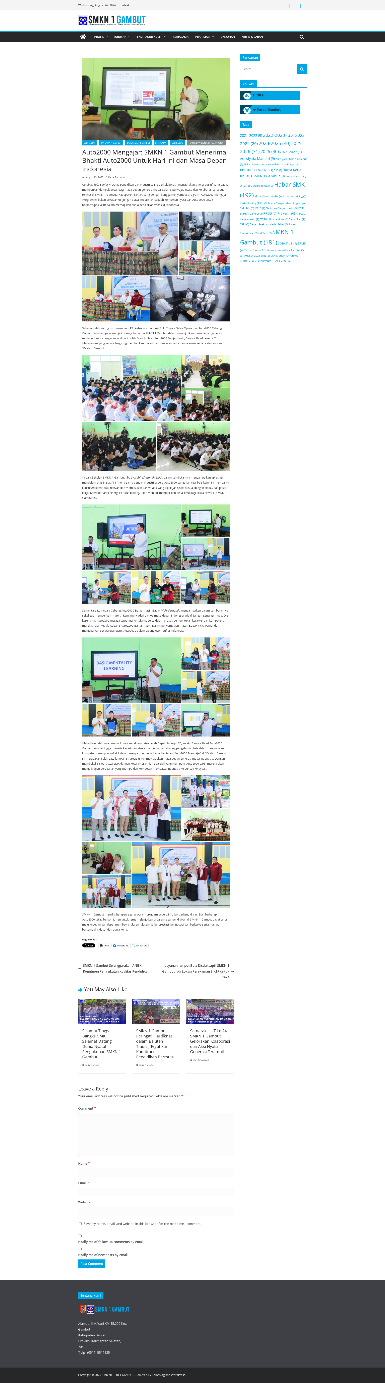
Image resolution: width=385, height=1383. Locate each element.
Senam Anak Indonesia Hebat (269, 224)
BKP (278, 170)
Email (83, 1183)
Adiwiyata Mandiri (257, 158)
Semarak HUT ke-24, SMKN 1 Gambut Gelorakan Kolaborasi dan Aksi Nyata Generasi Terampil (210, 1041)
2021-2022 (251, 135)
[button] (106, 37)
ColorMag (158, 1375)
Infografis (274, 196)
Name (84, 1163)
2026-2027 (291, 151)
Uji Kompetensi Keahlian (283, 250)
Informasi (202, 37)
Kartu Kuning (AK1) (253, 203)
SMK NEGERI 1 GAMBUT (118, 1375)
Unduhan (228, 37)
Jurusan (120, 37)
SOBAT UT (287, 243)
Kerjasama (180, 37)
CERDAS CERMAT (296, 176)
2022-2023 (278, 135)
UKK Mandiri (280, 255)
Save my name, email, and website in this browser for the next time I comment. (142, 1223)
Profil (99, 37)
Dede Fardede (116, 177)
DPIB (245, 185)
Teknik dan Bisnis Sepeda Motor (206, 142)
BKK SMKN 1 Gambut (110, 142)
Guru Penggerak (262, 185)
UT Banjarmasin (264, 260)
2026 (269, 151)
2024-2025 (274, 143)
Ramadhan (297, 219)
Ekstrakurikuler (149, 37)
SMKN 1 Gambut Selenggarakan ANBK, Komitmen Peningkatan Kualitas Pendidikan (116, 968)
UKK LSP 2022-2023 (257, 255)
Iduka (259, 196)
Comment (87, 1108)
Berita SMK (89, 142)
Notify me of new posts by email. (103, 1255)
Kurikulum (177, 142)
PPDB (270, 213)
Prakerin (286, 213)
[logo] (104, 1309)
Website (84, 1202)
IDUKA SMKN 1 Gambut (138, 142)
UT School (283, 260)
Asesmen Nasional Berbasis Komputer (278, 164)
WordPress (178, 1375)
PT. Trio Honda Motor (274, 219)
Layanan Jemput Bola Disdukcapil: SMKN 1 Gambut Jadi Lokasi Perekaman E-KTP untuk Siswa (195, 971)
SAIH (244, 224)
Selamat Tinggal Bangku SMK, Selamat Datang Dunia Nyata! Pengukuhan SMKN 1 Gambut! (101, 1044)
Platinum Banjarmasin (282, 208)
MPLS (260, 208)
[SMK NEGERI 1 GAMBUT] (83, 37)
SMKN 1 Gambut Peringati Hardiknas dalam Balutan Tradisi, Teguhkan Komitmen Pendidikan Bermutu (155, 1044)
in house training (294, 196)
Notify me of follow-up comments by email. (111, 1242)
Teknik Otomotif (255, 250)
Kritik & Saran (252, 37)
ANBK (248, 164)
